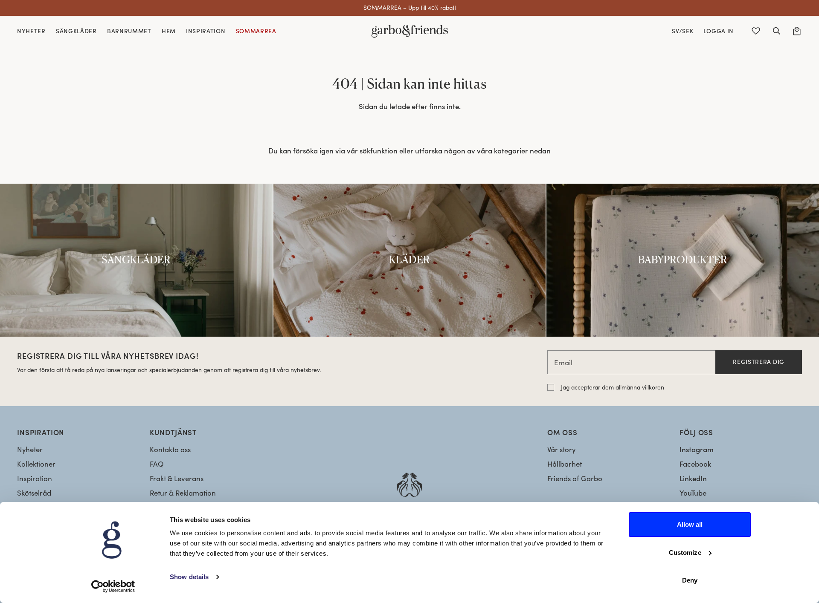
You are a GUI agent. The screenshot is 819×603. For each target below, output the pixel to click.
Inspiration (34, 478)
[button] (776, 31)
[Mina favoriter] (756, 31)
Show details (189, 576)
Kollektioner (36, 464)
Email (563, 362)
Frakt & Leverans (176, 478)
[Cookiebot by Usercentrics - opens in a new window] (113, 586)
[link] (136, 260)
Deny (689, 580)
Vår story (561, 449)
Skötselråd (34, 493)
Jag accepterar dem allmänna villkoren (612, 387)
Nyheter (30, 449)
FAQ (156, 464)
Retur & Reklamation (183, 493)
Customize (685, 552)
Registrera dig (758, 362)
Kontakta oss (170, 449)
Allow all (690, 524)
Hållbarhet (564, 464)
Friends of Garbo (574, 478)
